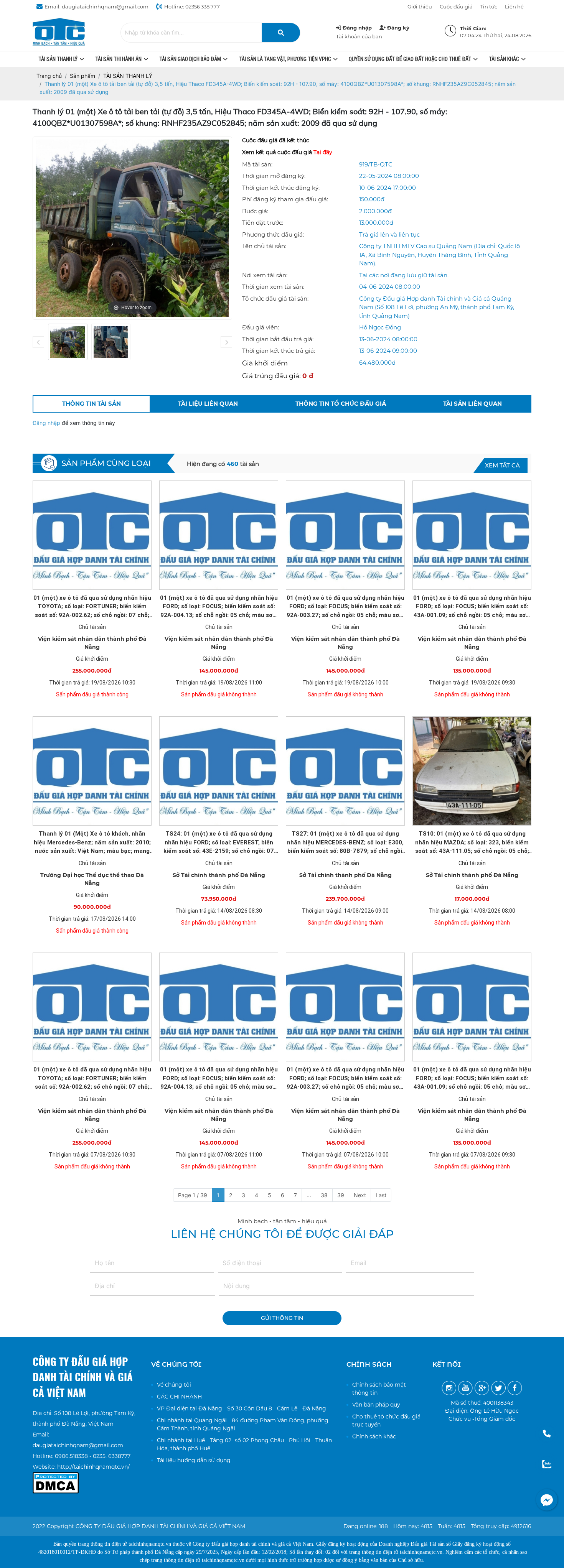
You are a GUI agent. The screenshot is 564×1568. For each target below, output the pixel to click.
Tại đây (322, 152)
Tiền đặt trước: (262, 222)
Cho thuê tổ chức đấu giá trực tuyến (386, 1420)
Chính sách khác (374, 1436)
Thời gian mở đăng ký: (273, 175)
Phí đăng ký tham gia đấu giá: (285, 199)
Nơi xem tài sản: (264, 275)
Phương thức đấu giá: (273, 234)
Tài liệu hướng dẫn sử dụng (194, 1460)
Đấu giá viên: (260, 327)
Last (381, 1195)
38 (324, 1195)
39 (340, 1195)
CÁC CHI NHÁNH (179, 1396)
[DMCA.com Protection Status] (56, 1477)
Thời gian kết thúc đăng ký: (281, 187)
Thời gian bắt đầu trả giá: (277, 339)
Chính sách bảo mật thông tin (379, 1388)
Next (360, 1195)
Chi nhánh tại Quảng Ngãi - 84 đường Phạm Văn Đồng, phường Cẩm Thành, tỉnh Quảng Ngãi (242, 1424)
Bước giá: (255, 211)
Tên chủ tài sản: (264, 246)
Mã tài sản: (257, 164)
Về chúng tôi (174, 1384)
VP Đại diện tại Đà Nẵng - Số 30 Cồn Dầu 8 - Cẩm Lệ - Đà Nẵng (241, 1408)
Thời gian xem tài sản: (273, 286)
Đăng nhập (47, 423)
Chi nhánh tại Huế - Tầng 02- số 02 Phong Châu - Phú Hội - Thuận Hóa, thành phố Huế (244, 1444)
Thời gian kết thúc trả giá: (278, 350)
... (309, 1195)
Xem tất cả (502, 465)
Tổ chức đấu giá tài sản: (275, 298)
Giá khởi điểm (265, 363)
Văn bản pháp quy (376, 1404)
